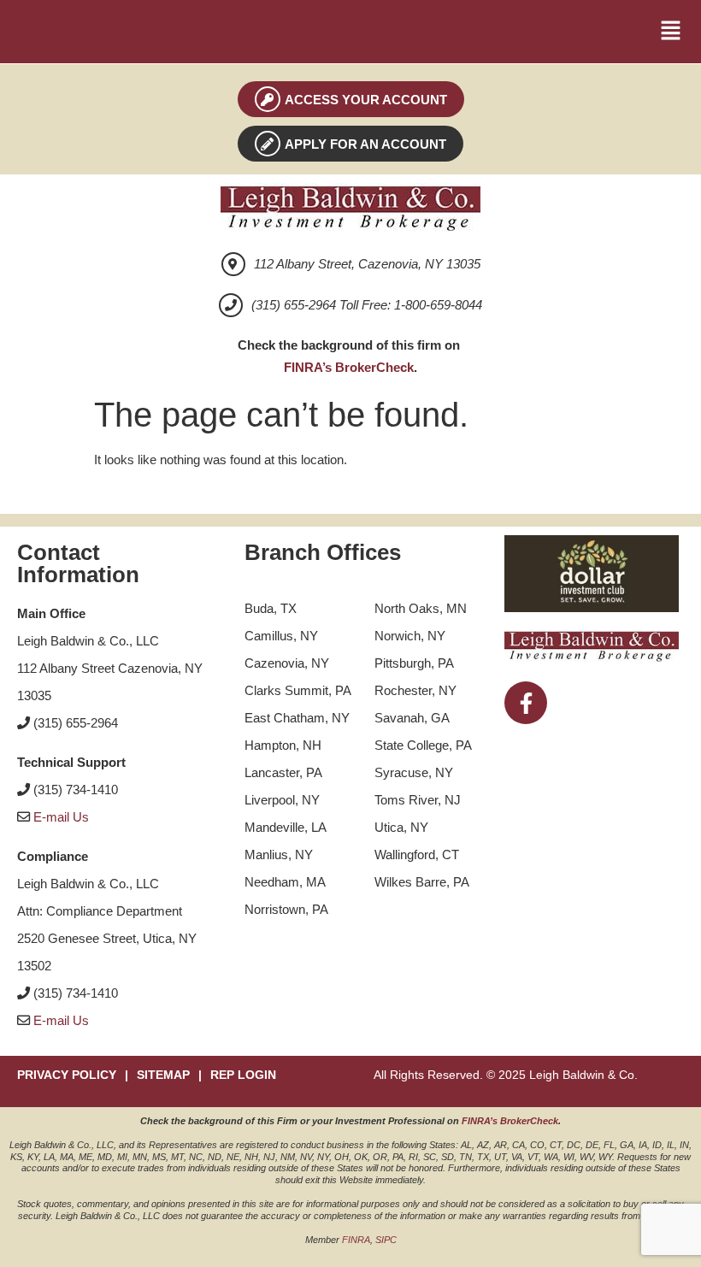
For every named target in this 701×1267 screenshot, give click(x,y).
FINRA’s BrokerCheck (349, 367)
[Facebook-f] (525, 702)
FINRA (356, 1240)
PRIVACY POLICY (66, 1075)
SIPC (386, 1240)
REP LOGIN (243, 1075)
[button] (671, 31)
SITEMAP (163, 1075)
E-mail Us (61, 817)
